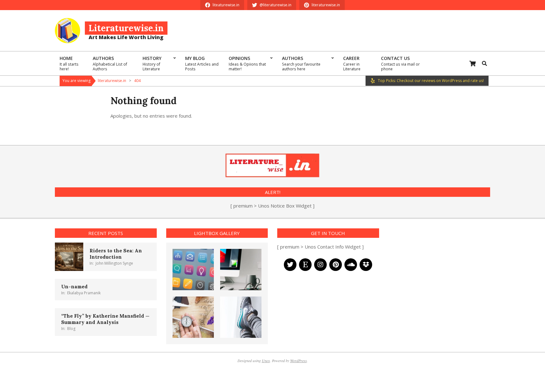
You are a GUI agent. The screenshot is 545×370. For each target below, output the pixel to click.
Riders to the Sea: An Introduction (116, 254)
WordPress (298, 360)
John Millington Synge (114, 263)
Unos (266, 360)
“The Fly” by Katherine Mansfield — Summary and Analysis (105, 319)
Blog (71, 328)
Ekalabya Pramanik (84, 293)
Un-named (74, 287)
